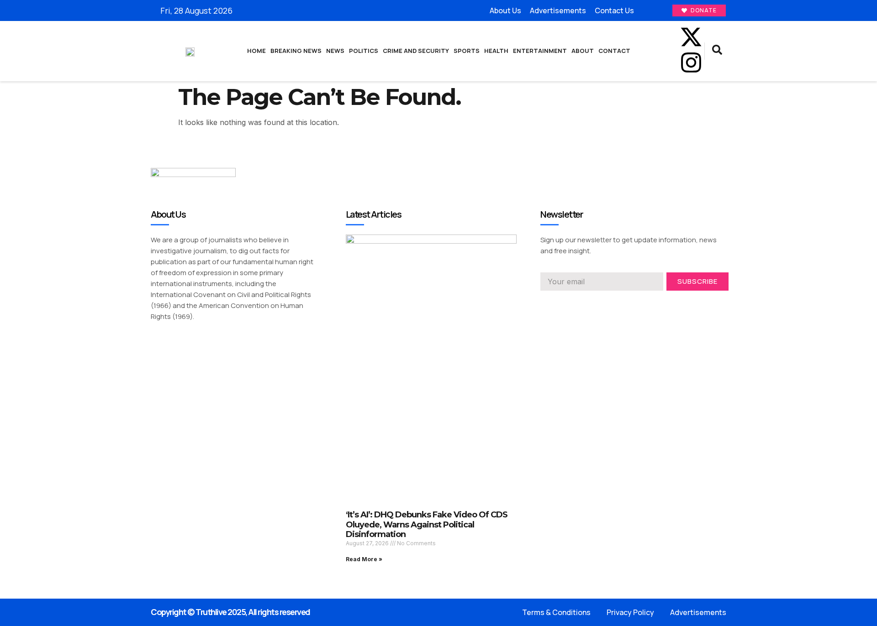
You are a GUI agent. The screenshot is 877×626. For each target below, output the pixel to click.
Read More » (364, 559)
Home (256, 51)
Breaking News (296, 51)
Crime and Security (416, 51)
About (582, 51)
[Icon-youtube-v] (660, 62)
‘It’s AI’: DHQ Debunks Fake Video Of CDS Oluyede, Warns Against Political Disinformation (426, 524)
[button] (717, 51)
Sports (467, 51)
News (335, 51)
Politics (363, 51)
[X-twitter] (691, 37)
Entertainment (540, 51)
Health (496, 51)
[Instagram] (691, 62)
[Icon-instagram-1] (620, 311)
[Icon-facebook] (660, 37)
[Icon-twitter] (586, 311)
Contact (614, 51)
